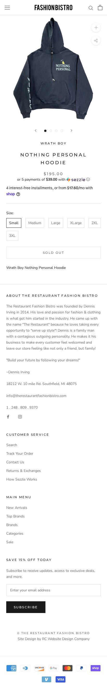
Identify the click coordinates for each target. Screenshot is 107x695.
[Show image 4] (62, 131)
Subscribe (26, 607)
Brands (12, 524)
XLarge (76, 222)
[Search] (91, 7)
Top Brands (15, 516)
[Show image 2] (51, 131)
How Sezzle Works (21, 479)
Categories (14, 533)
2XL (94, 222)
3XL (12, 235)
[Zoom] (96, 27)
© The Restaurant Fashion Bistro (53, 633)
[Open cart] (100, 7)
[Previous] (35, 130)
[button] (53, 179)
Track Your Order (19, 453)
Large (55, 222)
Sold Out (53, 253)
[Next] (71, 130)
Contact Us (15, 462)
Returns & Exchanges (23, 470)
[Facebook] (8, 416)
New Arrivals (16, 507)
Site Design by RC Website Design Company (54, 638)
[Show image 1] (45, 131)
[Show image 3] (56, 131)
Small (13, 222)
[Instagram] (20, 416)
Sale (9, 542)
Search (11, 445)
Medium (34, 222)
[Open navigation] (7, 8)
